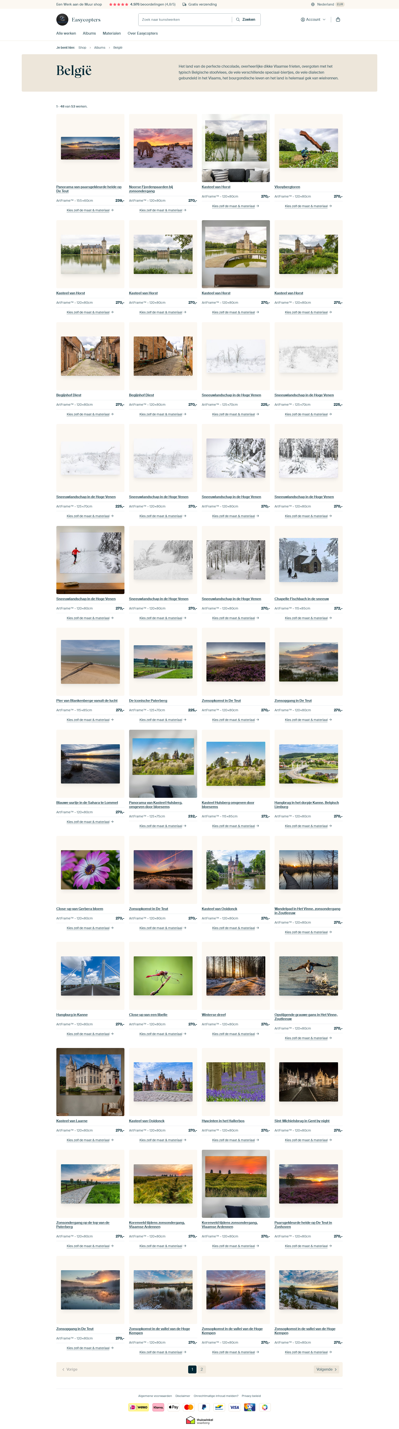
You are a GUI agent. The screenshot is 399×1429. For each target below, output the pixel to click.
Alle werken (66, 33)
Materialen (112, 33)
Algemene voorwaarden (155, 1396)
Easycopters (86, 20)
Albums (89, 33)
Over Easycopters (143, 33)
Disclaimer (182, 1396)
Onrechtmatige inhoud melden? (216, 1396)
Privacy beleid (251, 1396)
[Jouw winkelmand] (338, 19)
